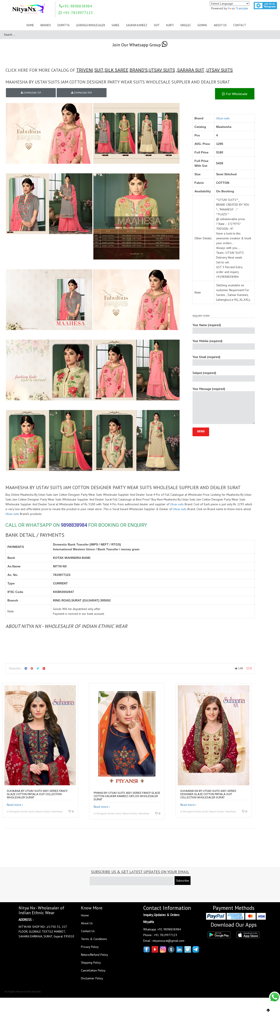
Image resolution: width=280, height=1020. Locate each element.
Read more (14, 805)
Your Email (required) (206, 357)
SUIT (98, 70)
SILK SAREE (116, 70)
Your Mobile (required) (207, 341)
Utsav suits (223, 118)
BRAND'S (139, 70)
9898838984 (74, 525)
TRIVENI (84, 70)
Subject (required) (204, 373)
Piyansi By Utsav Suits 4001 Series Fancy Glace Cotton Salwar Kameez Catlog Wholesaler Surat (127, 796)
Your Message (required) (208, 389)
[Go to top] (268, 1010)
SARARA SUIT (190, 70)
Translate (242, 8)
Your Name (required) (206, 325)
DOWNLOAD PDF (82, 92)
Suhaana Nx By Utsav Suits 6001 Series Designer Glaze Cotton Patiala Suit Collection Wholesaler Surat (208, 794)
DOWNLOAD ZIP (32, 92)
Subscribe (182, 881)
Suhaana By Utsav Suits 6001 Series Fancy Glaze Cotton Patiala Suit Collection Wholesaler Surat (37, 794)
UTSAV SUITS (162, 70)
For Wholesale (236, 94)
